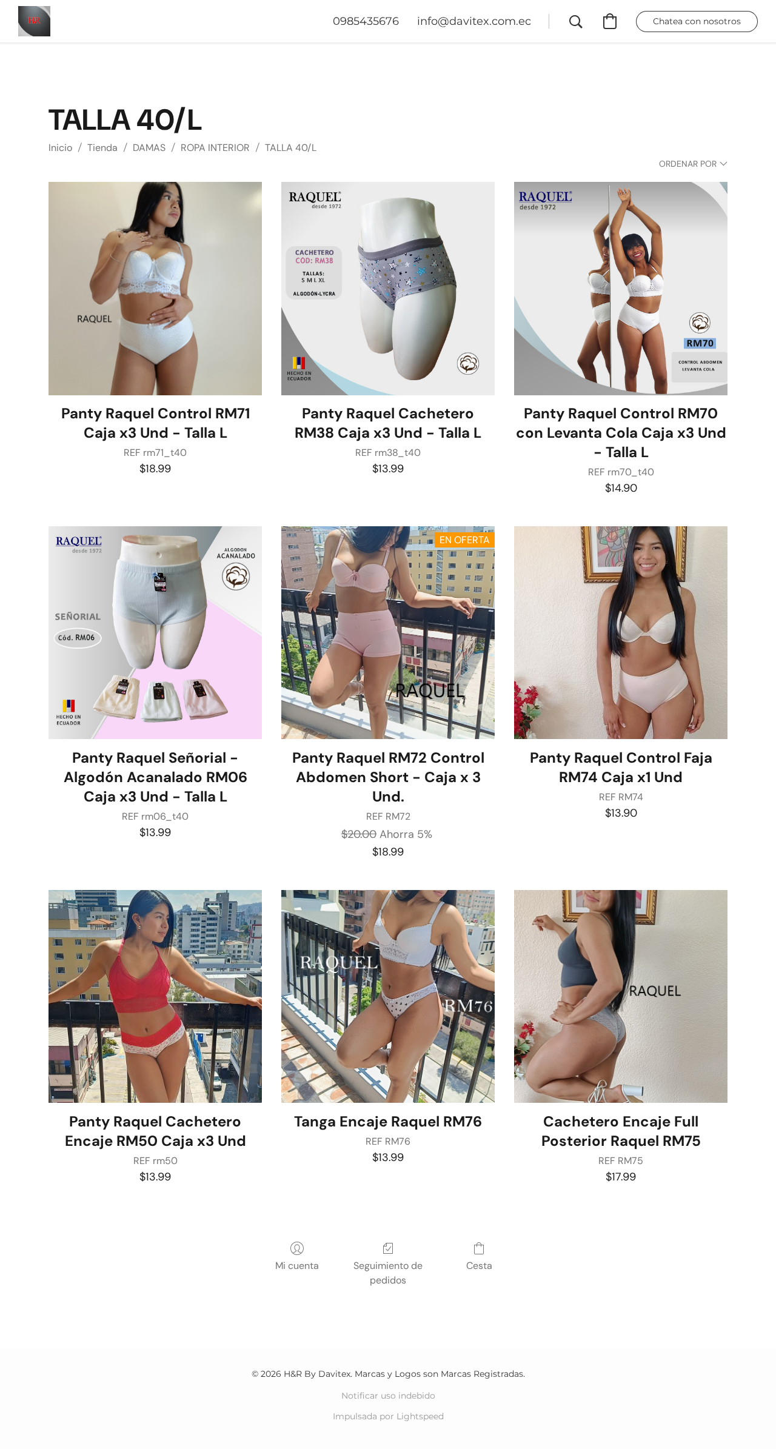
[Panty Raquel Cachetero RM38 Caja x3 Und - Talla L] (388, 288)
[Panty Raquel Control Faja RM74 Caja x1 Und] (621, 633)
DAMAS (149, 147)
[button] (34, 21)
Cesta (479, 1265)
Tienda (102, 147)
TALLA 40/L (290, 147)
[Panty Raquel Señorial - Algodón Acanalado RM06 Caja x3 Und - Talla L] (155, 633)
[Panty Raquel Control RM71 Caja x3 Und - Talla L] (155, 288)
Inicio (60, 147)
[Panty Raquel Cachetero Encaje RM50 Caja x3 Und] (155, 996)
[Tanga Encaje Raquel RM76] (388, 996)
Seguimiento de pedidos (388, 1273)
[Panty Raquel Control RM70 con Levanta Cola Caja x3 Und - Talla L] (621, 288)
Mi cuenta (297, 1265)
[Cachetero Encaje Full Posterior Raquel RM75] (621, 996)
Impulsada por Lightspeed (388, 1416)
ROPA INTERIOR (215, 147)
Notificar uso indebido (388, 1395)
